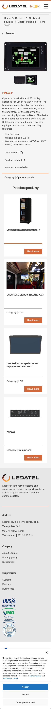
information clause (10, 678)
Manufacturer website (16, 167)
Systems (6, 579)
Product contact (13, 160)
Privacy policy (9, 557)
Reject (25, 694)
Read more (33, 251)
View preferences (25, 702)
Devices (20, 18)
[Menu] (46, 6)
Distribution (8, 562)
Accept (25, 686)
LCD (20, 312)
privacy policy (35, 676)
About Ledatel (9, 553)
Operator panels (27, 21)
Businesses (8, 588)
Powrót (10, 33)
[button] (46, 652)
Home (7, 18)
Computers (24, 450)
